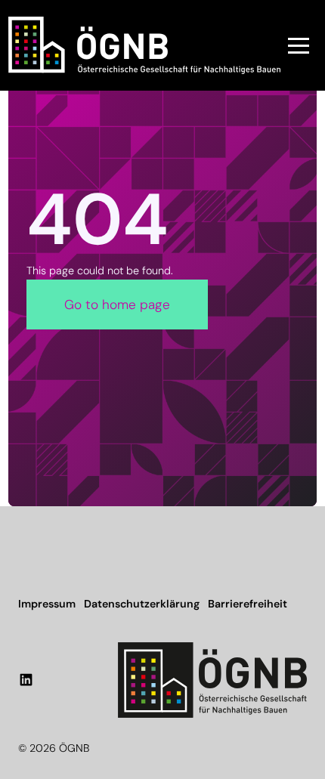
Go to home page (117, 304)
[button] (298, 45)
